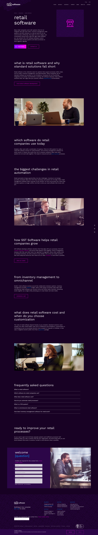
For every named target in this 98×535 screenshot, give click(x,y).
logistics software (61, 511)
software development (62, 505)
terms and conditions (55, 526)
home (55, 4)
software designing (61, 504)
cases (77, 4)
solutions (66, 4)
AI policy (63, 526)
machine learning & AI (75, 509)
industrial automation (75, 507)
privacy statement (29, 526)
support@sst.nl (51, 513)
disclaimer (47, 526)
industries (21, 13)
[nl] (89, 2)
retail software (60, 512)
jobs (45, 514)
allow (70, 532)
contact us (33, 46)
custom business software (21, 250)
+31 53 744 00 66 (48, 512)
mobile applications (74, 505)
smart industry (60, 514)
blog (86, 2)
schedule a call (21, 296)
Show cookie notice (43, 516)
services (60, 4)
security (35, 526)
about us (83, 4)
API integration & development (77, 506)
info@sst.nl (50, 511)
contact (88, 4)
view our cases (21, 260)
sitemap (68, 526)
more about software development (27, 83)
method (72, 4)
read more (21, 46)
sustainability (41, 526)
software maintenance (62, 506)
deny (80, 532)
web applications (74, 504)
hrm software (60, 513)
